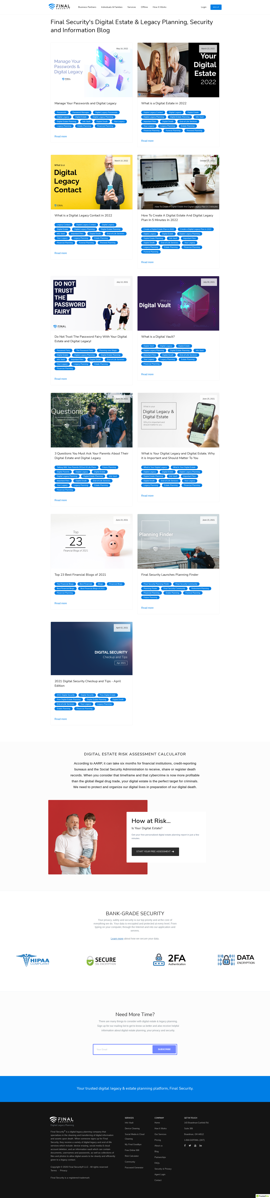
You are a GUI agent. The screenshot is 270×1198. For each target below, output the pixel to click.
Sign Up (216, 7)
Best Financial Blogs (65, 588)
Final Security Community (186, 584)
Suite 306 (188, 1128)
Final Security (57, 1131)
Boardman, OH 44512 (194, 1134)
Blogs (100, 584)
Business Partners (87, 7)
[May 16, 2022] (91, 69)
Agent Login (160, 1174)
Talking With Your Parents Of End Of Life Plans (76, 467)
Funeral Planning (173, 130)
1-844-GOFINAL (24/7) (194, 1140)
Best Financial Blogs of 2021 (92, 588)
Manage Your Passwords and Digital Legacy (85, 103)
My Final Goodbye (133, 1144)
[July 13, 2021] (91, 303)
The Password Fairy (84, 350)
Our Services (160, 1134)
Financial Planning (105, 126)
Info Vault (86, 121)
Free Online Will (132, 1150)
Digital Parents (63, 472)
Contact (158, 1180)
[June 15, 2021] (178, 541)
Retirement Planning (200, 588)
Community (130, 1162)
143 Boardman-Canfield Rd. (196, 1123)
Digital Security (87, 695)
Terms (54, 1170)
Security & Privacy (163, 1169)
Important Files (150, 121)
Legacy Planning (64, 126)
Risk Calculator (132, 1156)
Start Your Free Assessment (153, 851)
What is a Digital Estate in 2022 (163, 103)
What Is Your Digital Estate (184, 467)
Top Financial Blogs (65, 584)
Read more (61, 136)
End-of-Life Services (188, 121)
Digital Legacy (63, 117)
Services (132, 7)
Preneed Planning (194, 130)
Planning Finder (150, 588)
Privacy (63, 1170)
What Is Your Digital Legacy (155, 467)
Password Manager (80, 112)
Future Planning (109, 467)
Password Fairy (63, 350)
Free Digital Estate (107, 695)
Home (157, 1123)
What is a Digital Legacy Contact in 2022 (83, 215)
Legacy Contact (63, 225)
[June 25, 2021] (178, 420)
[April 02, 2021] (91, 648)
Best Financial (86, 584)
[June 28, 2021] (91, 420)
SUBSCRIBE (164, 1049)
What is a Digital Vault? (158, 337)
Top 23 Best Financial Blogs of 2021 (80, 575)
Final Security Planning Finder (156, 584)
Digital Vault (149, 346)
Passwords (61, 112)
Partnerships (160, 1157)
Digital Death (102, 121)
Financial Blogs (115, 584)
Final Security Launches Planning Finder (169, 575)
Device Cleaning (132, 1128)
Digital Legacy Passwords (106, 112)
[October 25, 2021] (178, 182)
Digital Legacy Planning (103, 117)
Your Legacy (119, 121)
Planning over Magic (108, 350)
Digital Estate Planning (66, 121)
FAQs (157, 1163)
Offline (144, 7)
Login (203, 7)
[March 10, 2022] (91, 182)
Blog (157, 1151)
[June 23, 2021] (91, 541)
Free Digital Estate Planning (69, 699)
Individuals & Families (111, 7)
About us (159, 1146)
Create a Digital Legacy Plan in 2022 (195, 229)
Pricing (158, 1140)
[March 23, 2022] (178, 69)
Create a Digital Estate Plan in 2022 (159, 229)
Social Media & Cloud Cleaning (134, 1136)
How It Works (159, 7)
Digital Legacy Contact (153, 112)
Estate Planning (84, 126)
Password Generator (134, 1167)
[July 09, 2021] (178, 303)
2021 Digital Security (66, 695)
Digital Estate (81, 117)
